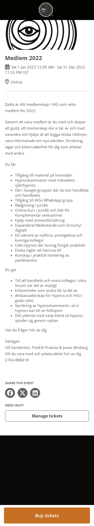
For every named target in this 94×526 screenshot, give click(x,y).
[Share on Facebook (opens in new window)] (10, 393)
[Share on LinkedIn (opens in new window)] (35, 393)
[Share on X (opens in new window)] (23, 393)
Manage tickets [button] (47, 416)
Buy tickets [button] (47, 515)
